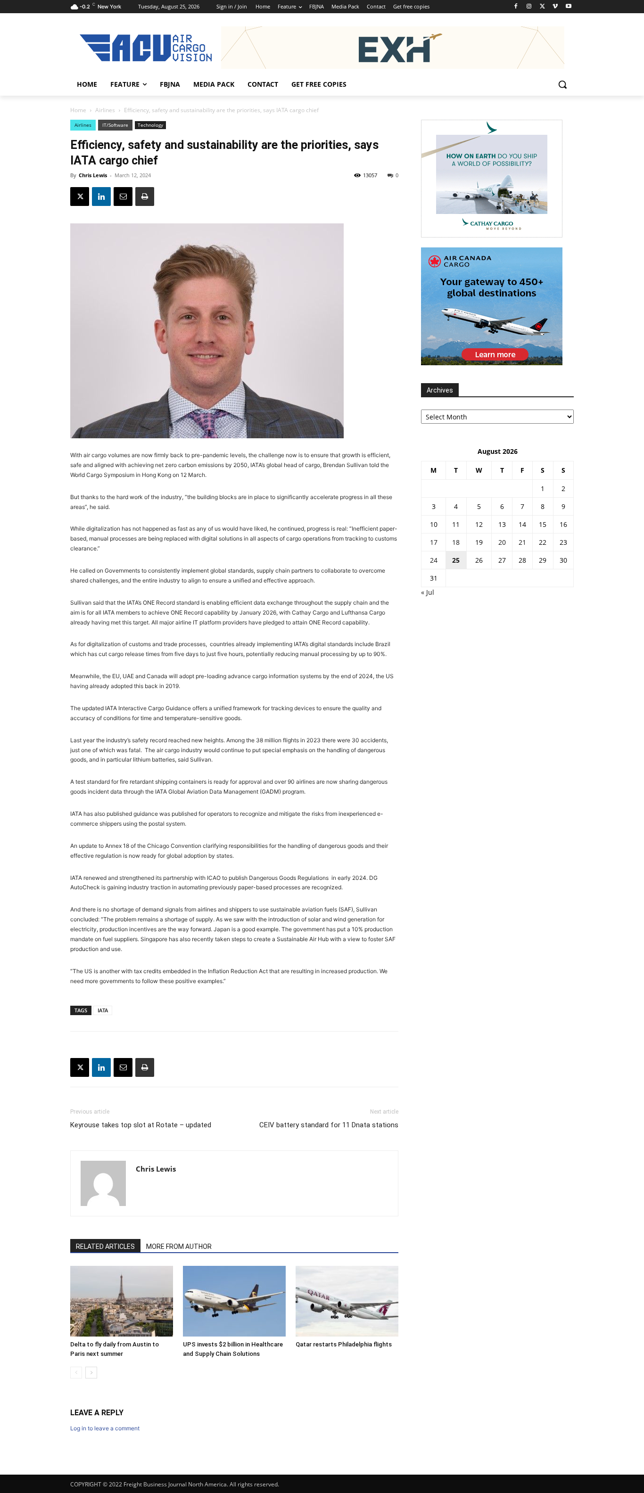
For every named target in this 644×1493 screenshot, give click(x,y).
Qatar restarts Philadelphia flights (344, 1344)
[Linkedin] (101, 196)
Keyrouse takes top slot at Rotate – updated (140, 1125)
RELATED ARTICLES (105, 1246)
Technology (150, 125)
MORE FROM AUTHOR (179, 1246)
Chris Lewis (93, 175)
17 (434, 542)
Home (78, 110)
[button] (562, 84)
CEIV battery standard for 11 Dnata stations (328, 1125)
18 (456, 542)
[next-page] (91, 1372)
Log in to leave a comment (105, 1428)
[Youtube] (568, 6)
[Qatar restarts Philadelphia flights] (347, 1301)
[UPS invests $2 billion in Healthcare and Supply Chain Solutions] (234, 1301)
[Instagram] (529, 6)
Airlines (105, 110)
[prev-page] (76, 1372)
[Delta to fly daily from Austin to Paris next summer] (121, 1301)
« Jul (427, 592)
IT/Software (115, 125)
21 (522, 542)
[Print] (144, 196)
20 (502, 542)
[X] (542, 6)
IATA (103, 1010)
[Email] (123, 196)
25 (456, 560)
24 (434, 560)
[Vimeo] (555, 6)
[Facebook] (516, 6)
